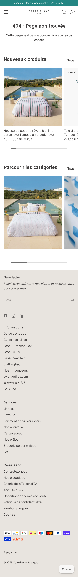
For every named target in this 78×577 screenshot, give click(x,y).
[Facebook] (5, 315)
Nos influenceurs (16, 370)
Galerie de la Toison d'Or (20, 484)
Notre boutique (14, 477)
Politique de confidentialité (23, 502)
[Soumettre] (72, 300)
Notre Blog (11, 439)
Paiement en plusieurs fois (22, 421)
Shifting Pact (13, 364)
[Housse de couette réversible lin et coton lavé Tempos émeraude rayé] (33, 97)
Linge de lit (33, 252)
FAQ (6, 452)
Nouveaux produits (25, 59)
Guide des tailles (15, 340)
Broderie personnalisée (20, 445)
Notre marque (13, 427)
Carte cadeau (13, 433)
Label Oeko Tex (14, 358)
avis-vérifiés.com (16, 376)
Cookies (9, 514)
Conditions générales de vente (25, 496)
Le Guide (10, 389)
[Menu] (6, 12)
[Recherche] (64, 13)
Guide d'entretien (16, 333)
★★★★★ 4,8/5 (14, 383)
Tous (70, 60)
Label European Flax (18, 346)
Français (9, 552)
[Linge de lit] (33, 212)
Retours (9, 415)
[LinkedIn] (21, 315)
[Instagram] (13, 315)
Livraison (10, 409)
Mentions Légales (16, 508)
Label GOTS (12, 352)
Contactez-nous (15, 471)
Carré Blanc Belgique (25, 562)
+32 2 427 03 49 (14, 490)
